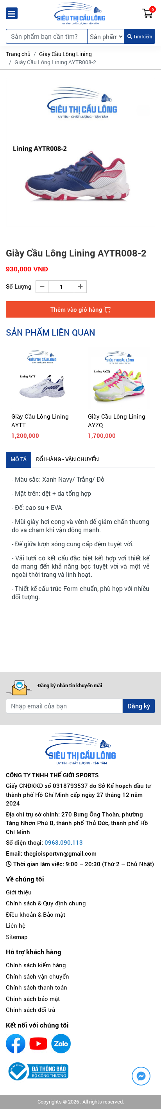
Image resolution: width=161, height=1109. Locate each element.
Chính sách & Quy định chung (46, 903)
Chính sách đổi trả (30, 1009)
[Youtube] (38, 1043)
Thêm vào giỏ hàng (77, 309)
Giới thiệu (19, 892)
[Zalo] (61, 1043)
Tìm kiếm (142, 36)
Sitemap (17, 937)
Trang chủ (18, 54)
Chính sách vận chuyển (37, 976)
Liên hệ (15, 925)
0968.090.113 (64, 842)
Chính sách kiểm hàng (36, 965)
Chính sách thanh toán (36, 987)
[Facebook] (15, 1043)
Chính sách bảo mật (33, 998)
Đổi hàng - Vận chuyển (67, 459)
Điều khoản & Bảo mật (35, 914)
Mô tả (19, 459)
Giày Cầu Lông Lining (65, 54)
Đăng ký (138, 706)
